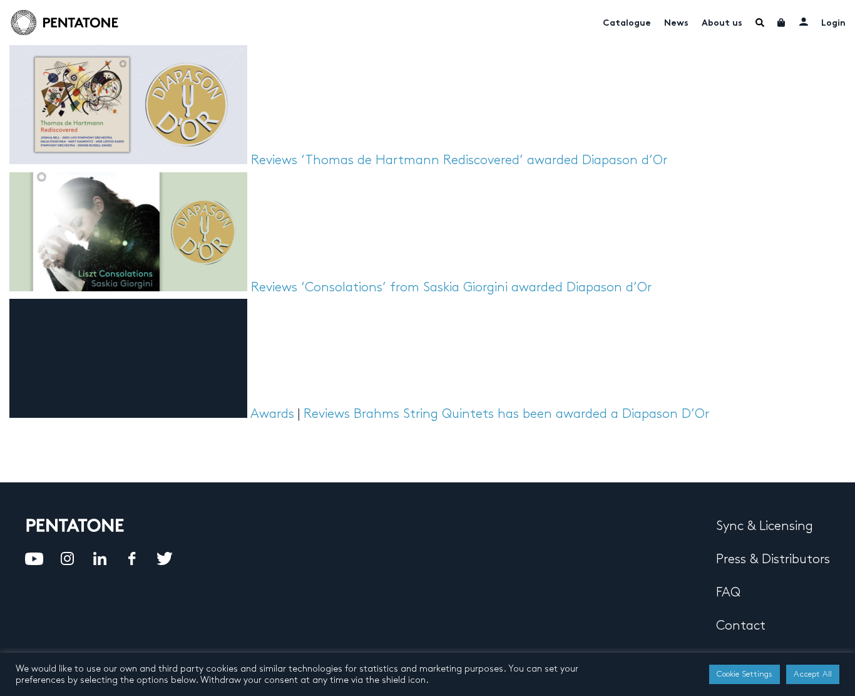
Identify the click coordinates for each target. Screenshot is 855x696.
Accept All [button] (813, 674)
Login (833, 23)
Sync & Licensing (764, 526)
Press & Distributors (773, 559)
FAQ (728, 592)
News (676, 23)
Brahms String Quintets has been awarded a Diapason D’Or (531, 414)
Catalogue (627, 23)
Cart (781, 22)
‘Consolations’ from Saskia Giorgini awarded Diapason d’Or (476, 287)
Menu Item (759, 22)
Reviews (274, 160)
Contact (740, 626)
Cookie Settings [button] (744, 674)
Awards (272, 414)
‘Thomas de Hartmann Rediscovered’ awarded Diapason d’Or (484, 160)
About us (722, 23)
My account (803, 21)
